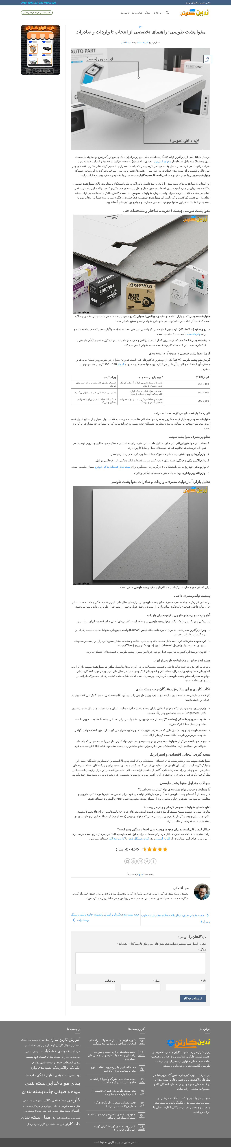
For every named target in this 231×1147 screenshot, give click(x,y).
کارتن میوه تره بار (36, 1124)
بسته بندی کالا (56, 1100)
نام (203, 980)
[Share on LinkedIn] (127, 861)
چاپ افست (194, 333)
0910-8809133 (29, 2)
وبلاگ (147, 12)
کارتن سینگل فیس (138, 838)
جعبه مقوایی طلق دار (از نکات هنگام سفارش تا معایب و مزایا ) (115, 1104)
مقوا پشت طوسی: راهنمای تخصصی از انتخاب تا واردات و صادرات (113, 1092)
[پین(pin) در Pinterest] (134, 861)
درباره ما (125, 12)
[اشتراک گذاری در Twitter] (147, 861)
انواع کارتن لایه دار (59, 1045)
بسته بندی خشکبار (59, 1050)
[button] (167, 12)
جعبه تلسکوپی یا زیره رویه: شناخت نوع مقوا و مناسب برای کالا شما (113, 1068)
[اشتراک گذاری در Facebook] (153, 861)
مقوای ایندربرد (162, 161)
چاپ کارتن (72, 1123)
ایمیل (156, 980)
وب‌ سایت (110, 980)
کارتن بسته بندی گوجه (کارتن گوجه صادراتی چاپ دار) (114, 1127)
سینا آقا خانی (126, 42)
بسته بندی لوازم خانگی (52, 1075)
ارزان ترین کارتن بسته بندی (38, 1040)
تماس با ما (137, 12)
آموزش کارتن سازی (65, 1039)
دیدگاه (202, 949)
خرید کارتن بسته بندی (31, 1106)
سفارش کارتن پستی (50, 1111)
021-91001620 (47, 2)
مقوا (140, 26)
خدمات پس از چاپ (50, 1105)
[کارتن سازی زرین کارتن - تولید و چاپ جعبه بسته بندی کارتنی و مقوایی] (192, 12)
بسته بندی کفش (39, 1100)
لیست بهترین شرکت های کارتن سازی (65, 1118)
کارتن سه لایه (117, 838)
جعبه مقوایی (68, 1105)
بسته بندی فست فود (47, 1057)
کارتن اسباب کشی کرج (55, 1124)
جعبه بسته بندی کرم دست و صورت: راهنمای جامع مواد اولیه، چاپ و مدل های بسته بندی (111, 1055)
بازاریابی (41, 1045)
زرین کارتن (158, 12)
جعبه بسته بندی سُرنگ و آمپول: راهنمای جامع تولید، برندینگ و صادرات (113, 1080)
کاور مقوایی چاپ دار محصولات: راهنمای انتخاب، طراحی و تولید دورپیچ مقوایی (112, 1041)
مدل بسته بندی (35, 1117)
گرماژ (120, 364)
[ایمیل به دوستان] (140, 861)
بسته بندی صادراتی (70, 1056)
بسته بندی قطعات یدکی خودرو (112, 466)
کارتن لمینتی (162, 838)
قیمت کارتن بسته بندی (33, 1111)
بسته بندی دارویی (34, 1051)
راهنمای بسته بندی (69, 1110)
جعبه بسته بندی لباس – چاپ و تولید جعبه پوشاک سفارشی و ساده (111, 1115)
